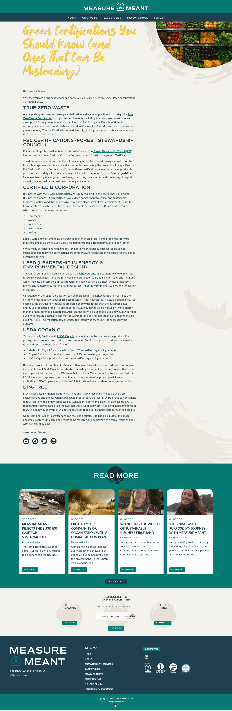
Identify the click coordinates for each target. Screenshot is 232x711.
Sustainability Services (99, 664)
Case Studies (112, 18)
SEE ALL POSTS (116, 582)
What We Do (90, 18)
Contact (159, 18)
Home (88, 654)
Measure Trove (137, 18)
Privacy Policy (93, 684)
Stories (42, 432)
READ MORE (30, 569)
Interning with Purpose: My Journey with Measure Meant (187, 528)
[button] (26, 441)
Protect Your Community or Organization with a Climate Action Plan (89, 530)
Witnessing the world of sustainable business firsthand (140, 528)
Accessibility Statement (99, 689)
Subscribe (116, 628)
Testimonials (93, 679)
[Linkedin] (146, 657)
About (72, 18)
